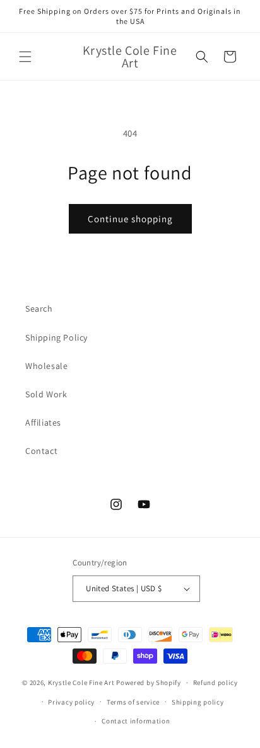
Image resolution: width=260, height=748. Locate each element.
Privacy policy (71, 702)
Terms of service (133, 702)
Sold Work (46, 394)
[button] (25, 57)
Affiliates (43, 422)
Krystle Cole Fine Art (81, 682)
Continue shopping (130, 219)
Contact (41, 450)
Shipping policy (198, 702)
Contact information (136, 721)
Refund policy (215, 682)
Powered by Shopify (148, 682)
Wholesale (46, 365)
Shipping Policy (56, 337)
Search (39, 308)
